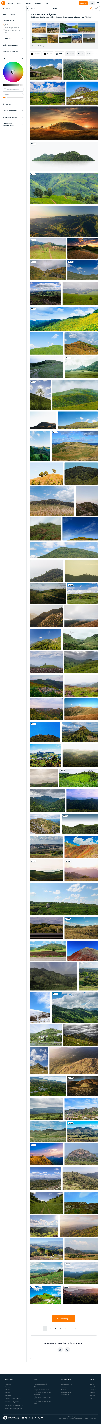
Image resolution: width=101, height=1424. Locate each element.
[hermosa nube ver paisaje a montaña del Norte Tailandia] (80, 528)
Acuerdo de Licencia (40, 1384)
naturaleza (91, 54)
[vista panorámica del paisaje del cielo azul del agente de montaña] (78, 420)
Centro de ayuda (66, 1384)
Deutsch (92, 1393)
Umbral (6, 94)
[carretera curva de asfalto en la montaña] (80, 69)
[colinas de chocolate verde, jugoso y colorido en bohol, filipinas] (47, 93)
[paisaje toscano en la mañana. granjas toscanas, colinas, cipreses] (46, 1249)
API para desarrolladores (13, 1398)
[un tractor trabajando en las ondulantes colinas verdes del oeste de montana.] (48, 1131)
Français (92, 1395)
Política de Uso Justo (90, 1418)
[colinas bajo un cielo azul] (82, 1131)
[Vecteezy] (3, 3)
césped (80, 54)
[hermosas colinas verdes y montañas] (80, 639)
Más (47, 3)
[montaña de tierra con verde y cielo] (45, 528)
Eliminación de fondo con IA (14, 1406)
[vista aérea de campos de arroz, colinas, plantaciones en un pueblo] (48, 1086)
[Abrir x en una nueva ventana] (39, 1417)
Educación (8, 1395)
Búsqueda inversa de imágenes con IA (12, 1402)
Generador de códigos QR (13, 1408)
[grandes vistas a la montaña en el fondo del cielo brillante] (64, 550)
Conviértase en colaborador (66, 1393)
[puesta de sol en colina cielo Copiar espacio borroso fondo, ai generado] (64, 123)
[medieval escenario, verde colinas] (64, 899)
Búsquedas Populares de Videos (42, 1402)
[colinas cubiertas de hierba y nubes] (80, 293)
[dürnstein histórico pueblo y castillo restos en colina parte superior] (46, 1035)
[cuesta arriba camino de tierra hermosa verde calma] (46, 367)
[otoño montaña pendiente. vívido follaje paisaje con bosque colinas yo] (81, 343)
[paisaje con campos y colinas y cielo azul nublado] (82, 270)
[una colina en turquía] (81, 1154)
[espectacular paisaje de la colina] (46, 870)
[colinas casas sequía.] (81, 1249)
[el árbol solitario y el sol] (40, 395)
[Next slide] (95, 53)
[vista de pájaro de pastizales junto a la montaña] (81, 367)
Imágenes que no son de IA (13, 31)
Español (92, 1387)
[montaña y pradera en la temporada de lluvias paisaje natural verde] (64, 188)
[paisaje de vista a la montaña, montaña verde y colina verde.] (75, 1007)
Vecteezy (7, 1387)
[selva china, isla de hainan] (46, 571)
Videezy (7, 1390)
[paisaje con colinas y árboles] (80, 1178)
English (92, 1384)
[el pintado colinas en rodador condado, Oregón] (82, 951)
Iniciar (92, 3)
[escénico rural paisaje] (46, 473)
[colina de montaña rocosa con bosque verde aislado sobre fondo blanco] (64, 156)
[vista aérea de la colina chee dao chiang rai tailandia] (73, 1060)
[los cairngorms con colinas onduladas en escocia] (81, 1203)
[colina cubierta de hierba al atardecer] (82, 1086)
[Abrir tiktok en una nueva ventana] (35, 1417)
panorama (70, 54)
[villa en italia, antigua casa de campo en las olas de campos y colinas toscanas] (46, 847)
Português (93, 1390)
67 (76, 1328)
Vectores (10, 3)
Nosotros (64, 1390)
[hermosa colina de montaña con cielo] (40, 446)
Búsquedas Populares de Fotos (42, 1398)
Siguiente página (64, 1319)
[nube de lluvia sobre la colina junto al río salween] (47, 800)
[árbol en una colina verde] (46, 662)
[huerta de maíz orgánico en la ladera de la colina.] (46, 69)
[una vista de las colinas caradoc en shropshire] (45, 293)
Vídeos (28, 3)
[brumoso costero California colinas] (75, 395)
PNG (60, 54)
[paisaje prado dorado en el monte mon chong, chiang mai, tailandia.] (46, 1154)
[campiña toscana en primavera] (82, 593)
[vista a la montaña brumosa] (48, 270)
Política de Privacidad (76, 1418)
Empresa (7, 1393)
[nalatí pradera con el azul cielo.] (46, 343)
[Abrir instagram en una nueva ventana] (26, 1417)
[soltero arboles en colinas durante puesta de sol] (82, 248)
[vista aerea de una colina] (80, 732)
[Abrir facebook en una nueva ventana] (23, 1417)
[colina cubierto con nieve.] (40, 1007)
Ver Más (89, 38)
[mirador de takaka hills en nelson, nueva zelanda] (64, 221)
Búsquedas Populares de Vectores (42, 1393)
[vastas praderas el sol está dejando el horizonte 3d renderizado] (48, 593)
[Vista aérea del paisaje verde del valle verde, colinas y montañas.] (80, 1295)
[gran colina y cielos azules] (81, 709)
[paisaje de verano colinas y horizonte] (46, 1109)
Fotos (19, 3)
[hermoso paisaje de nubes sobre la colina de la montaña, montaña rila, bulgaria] (39, 1060)
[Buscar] (91, 8)
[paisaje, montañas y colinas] (44, 778)
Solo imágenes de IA (12, 27)
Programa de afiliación (41, 1390)
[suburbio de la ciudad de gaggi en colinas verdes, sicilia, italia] (81, 1109)
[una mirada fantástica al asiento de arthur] (75, 446)
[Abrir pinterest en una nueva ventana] (32, 1417)
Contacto (64, 1387)
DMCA (36, 1387)
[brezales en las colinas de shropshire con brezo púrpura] (81, 686)
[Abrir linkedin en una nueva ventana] (29, 1417)
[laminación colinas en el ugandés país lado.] (53, 976)
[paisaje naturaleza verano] (81, 870)
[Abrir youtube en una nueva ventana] (42, 1417)
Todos (7, 25)
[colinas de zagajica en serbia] (46, 1203)
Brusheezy (8, 1384)
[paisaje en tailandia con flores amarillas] (64, 319)
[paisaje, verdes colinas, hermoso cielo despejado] (44, 1226)
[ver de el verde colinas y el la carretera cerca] (46, 928)
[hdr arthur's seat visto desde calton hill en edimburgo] (45, 755)
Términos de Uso (63, 1418)
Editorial (38, 3)
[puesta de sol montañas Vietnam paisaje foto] (46, 616)
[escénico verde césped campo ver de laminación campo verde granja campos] (81, 473)
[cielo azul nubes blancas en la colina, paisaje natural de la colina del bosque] (82, 800)
